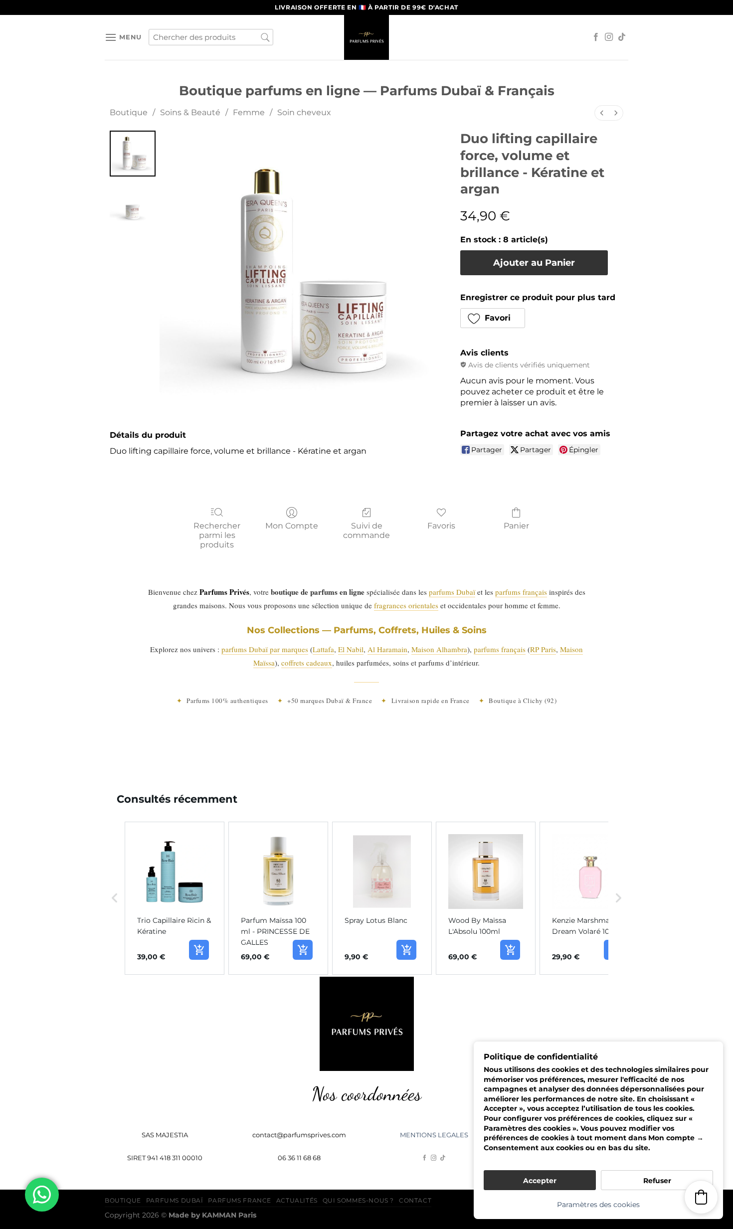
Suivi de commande (366, 530)
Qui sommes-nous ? (358, 1200)
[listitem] (174, 898)
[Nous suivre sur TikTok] (622, 37)
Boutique (129, 112)
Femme (249, 112)
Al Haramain (387, 649)
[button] (493, 318)
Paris (229, 1215)
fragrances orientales (406, 605)
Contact (415, 1200)
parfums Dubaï (452, 592)
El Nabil (351, 649)
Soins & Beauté (190, 112)
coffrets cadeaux (306, 663)
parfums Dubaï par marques (264, 649)
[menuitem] (602, 113)
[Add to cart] (199, 950)
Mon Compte (291, 525)
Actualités (297, 1200)
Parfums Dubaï (174, 1200)
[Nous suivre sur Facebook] (596, 37)
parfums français (521, 592)
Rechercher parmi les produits (216, 535)
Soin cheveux (304, 112)
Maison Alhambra (439, 649)
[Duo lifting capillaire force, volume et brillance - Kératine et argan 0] (133, 153)
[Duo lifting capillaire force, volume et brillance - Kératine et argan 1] (133, 203)
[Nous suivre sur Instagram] (609, 37)
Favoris (441, 525)
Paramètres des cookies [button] (598, 1204)
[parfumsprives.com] (366, 37)
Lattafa (323, 649)
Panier (516, 525)
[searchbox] (211, 37)
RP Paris (543, 649)
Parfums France (239, 1200)
